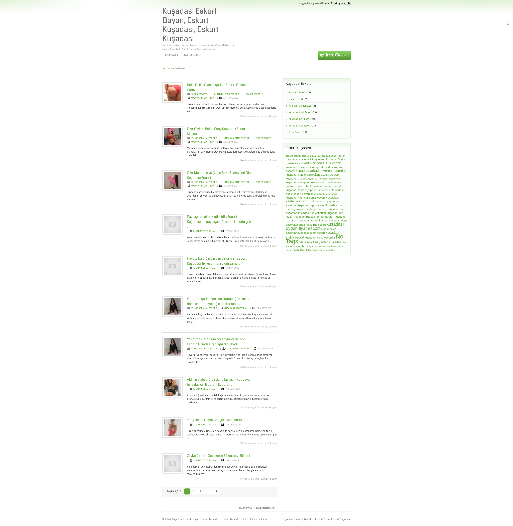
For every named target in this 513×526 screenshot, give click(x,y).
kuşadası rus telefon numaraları (314, 216)
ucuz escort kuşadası (324, 250)
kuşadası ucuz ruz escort (310, 224)
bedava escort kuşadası (297, 156)
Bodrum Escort (297, 92)
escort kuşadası (314, 159)
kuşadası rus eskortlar (312, 212)
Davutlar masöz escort (324, 155)
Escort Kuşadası (341, 519)
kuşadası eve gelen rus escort (305, 182)
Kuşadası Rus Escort (300, 125)
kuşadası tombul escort (313, 220)
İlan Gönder (336, 55)
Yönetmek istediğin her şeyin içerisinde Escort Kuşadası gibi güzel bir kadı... (216, 342)
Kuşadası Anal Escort (204, 138)
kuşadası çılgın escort (311, 232)
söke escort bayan (328, 246)
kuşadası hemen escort (325, 194)
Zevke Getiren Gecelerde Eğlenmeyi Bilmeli (218, 455)
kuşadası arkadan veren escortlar (321, 171)
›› (508, 24)
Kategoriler (192, 55)
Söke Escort (253, 94)
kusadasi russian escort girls (304, 167)
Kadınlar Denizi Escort (204, 348)
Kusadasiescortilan (202, 98)
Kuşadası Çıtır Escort (226, 94)
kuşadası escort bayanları (302, 178)
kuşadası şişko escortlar (320, 237)
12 (215, 491)
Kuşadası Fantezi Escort (325, 186)
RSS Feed (349, 3)
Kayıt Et (329, 3)
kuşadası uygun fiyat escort (315, 226)
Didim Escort (199, 94)
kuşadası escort (327, 174)
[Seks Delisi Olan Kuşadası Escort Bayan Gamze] (172, 102)
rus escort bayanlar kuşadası (320, 242)
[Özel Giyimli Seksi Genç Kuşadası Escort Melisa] (172, 146)
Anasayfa (171, 55)
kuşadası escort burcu (330, 178)
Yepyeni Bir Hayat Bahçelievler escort (214, 419)
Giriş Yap (340, 3)
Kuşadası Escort (291, 519)
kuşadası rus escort (315, 209)
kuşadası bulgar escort (300, 174)
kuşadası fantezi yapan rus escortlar (309, 190)
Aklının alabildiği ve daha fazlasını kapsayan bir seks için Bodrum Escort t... (219, 382)
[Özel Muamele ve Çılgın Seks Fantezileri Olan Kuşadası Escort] (172, 190)
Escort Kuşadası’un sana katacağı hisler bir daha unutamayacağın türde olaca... (219, 301)
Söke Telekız (306, 250)
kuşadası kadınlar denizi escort (305, 197)
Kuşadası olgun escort (311, 205)
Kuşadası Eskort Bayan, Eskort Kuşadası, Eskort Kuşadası (190, 25)
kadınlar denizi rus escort (322, 163)
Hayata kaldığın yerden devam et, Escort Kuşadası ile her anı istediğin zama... (217, 261)
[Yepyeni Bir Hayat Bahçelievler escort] (172, 437)
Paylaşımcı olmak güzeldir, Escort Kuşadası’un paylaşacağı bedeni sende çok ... (219, 221)
